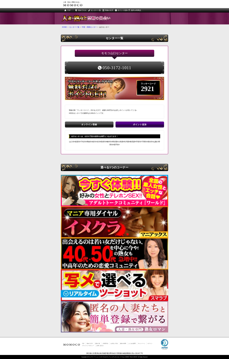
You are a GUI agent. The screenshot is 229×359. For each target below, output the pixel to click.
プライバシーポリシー (88, 345)
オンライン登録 (89, 124)
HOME (64, 27)
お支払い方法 (114, 343)
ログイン (150, 343)
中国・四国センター (89, 27)
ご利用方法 (105, 343)
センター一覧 (74, 27)
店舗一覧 (97, 343)
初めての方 (90, 343)
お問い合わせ (100, 345)
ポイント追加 (139, 124)
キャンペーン (141, 343)
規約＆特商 (123, 343)
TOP (83, 343)
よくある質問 (132, 343)
